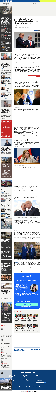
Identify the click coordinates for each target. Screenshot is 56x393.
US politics (37, 345)
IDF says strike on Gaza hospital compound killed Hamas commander (8, 76)
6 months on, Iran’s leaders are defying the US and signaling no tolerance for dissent (8, 200)
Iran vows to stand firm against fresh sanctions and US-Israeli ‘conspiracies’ (6, 189)
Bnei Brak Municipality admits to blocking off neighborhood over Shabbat (5, 132)
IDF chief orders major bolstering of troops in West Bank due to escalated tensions (8, 48)
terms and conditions (25, 375)
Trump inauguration (33, 345)
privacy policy (24, 376)
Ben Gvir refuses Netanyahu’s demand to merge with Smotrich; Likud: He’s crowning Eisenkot (29, 330)
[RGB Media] (28, 391)
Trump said (18, 227)
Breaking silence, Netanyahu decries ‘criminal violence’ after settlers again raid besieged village (6, 19)
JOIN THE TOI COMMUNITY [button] (35, 349)
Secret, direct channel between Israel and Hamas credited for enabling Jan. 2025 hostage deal (17, 320)
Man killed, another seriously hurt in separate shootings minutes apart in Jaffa (6, 122)
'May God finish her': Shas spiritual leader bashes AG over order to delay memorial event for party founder (6, 127)
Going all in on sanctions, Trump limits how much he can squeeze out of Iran (7, 205)
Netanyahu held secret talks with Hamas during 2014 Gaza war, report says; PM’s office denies (8, 95)
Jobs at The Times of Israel (26, 380)
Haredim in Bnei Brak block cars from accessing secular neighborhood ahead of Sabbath (5, 241)
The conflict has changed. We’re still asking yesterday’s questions (6, 343)
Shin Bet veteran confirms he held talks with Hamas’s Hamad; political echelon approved (5, 65)
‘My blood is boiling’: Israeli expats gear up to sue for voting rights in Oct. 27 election (35, 320)
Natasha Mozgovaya (6, 318)
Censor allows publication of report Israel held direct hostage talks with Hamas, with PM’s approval (8, 89)
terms (37, 77)
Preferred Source (30, 27)
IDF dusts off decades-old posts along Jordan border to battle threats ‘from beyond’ (23, 320)
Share (36, 30)
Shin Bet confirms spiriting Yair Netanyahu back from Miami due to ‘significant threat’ (6, 149)
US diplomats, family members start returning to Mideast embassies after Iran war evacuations (8, 215)
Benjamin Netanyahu (24, 345)
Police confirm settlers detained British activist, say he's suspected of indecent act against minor (5, 136)
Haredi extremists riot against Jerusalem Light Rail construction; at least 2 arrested (6, 256)
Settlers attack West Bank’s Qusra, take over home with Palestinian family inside (8, 30)
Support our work (27, 304)
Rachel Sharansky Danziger (4, 363)
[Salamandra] (35, 391)
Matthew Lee (7, 217)
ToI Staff (6, 22)
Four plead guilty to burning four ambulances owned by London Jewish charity (17, 329)
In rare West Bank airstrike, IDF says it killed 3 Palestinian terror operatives (8, 42)
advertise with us (25, 379)
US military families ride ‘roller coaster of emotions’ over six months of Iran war (8, 209)
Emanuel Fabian (3, 22)
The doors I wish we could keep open (6, 354)
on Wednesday (17, 262)
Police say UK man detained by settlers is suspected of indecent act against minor (5, 111)
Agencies (9, 22)
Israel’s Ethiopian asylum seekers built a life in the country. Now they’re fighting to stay (23, 330)
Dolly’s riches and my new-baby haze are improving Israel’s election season (6, 365)
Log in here (38, 351)
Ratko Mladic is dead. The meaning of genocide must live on (6, 332)
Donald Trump (29, 345)
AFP (9, 78)
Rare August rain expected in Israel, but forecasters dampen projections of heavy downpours (5, 292)
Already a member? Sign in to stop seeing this (26, 306)
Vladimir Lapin (2, 352)
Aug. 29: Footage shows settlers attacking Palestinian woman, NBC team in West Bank (8, 37)
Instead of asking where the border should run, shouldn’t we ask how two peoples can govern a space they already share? (6, 346)
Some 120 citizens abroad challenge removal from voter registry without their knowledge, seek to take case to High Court (6, 320)
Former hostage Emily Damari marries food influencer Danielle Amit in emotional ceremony (29, 320)
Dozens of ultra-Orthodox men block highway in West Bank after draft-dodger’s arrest (6, 251)
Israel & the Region (19, 345)
